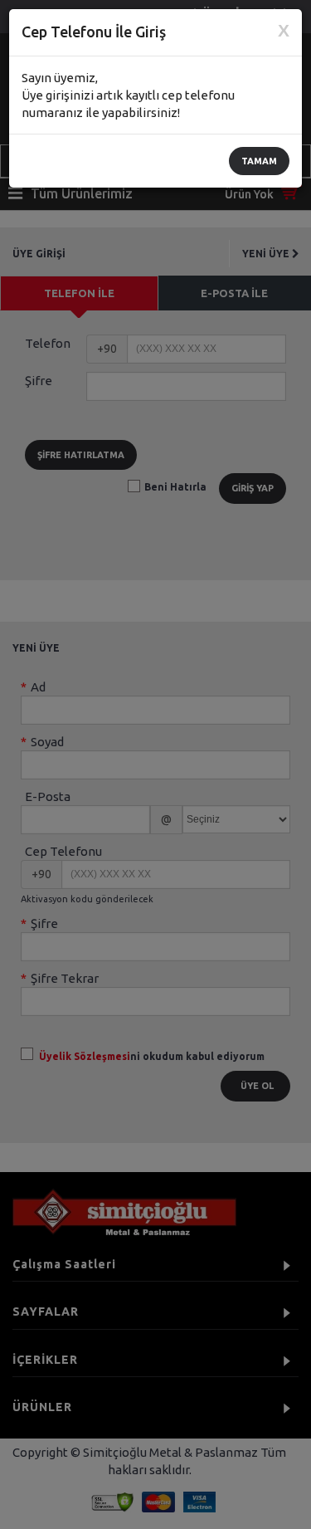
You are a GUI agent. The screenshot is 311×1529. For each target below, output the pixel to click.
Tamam (259, 161)
